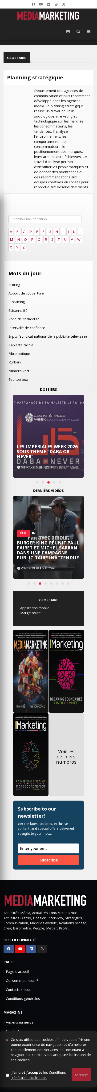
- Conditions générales (22, 998)
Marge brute (30, 612)
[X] (63, 4)
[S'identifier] (68, 31)
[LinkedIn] (48, 4)
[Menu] (88, 31)
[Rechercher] (78, 31)
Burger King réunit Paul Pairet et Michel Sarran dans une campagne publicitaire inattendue (48, 550)
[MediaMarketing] (48, 15)
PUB (23, 533)
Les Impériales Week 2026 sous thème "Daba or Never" (47, 452)
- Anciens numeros (18, 1022)
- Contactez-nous (18, 989)
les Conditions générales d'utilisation (38, 1075)
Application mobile (34, 607)
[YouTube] (40, 4)
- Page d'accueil (16, 971)
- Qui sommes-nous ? (21, 980)
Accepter (81, 1075)
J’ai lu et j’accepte (38, 1075)
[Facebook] (33, 4)
